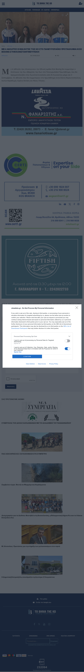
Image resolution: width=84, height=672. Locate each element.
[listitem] (42, 336)
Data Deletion (30, 364)
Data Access (42, 364)
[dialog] (42, 336)
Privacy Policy (53, 364)
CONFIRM (27, 356)
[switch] (67, 340)
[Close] (77, 308)
